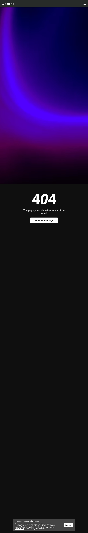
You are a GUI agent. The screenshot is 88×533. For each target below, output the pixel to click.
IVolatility (8, 3)
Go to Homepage (44, 220)
